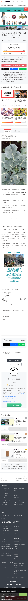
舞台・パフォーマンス (18, 504)
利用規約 (16, 556)
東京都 (24, 40)
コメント (25, 131)
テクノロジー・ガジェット (6, 488)
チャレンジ (16, 493)
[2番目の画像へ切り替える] (8, 28)
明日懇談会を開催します (9, 136)
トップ (2, 476)
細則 (15, 558)
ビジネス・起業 (4, 502)
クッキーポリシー (17, 573)
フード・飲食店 (4, 493)
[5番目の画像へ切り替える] (25, 28)
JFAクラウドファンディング (7, 562)
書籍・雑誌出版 (17, 500)
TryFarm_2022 (6, 40)
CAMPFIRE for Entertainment (7, 551)
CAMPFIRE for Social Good (7, 548)
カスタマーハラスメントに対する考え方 (20, 571)
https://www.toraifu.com (10, 396)
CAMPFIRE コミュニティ (6, 544)
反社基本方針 (16, 567)
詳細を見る (4, 429)
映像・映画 (16, 497)
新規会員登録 (23, 2)
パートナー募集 (22, 587)
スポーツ (16, 495)
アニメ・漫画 (4, 495)
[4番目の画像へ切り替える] (19, 28)
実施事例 (16, 530)
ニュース (16, 546)
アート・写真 (4, 504)
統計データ (16, 533)
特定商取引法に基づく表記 (9, 401)
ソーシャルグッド (17, 40)
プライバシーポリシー (18, 561)
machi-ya (3, 564)
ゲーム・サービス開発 (5, 500)
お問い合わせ (16, 551)
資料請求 (3, 518)
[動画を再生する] (14, 17)
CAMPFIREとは (17, 541)
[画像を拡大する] (12, 425)
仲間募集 (19, 131)
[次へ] (26, 17)
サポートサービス (17, 528)
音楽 (15, 490)
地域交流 (17, 480)
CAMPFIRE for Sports (5, 553)
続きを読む (22, 393)
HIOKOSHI (3, 560)
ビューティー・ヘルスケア (19, 502)
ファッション (4, 497)
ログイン (17, 2)
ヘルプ (15, 548)
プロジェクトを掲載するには (7, 5)
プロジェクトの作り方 (5, 530)
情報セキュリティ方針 (18, 565)
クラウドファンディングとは (7, 528)
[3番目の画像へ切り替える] (14, 28)
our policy (14, 599)
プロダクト (3, 490)
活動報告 (7, 131)
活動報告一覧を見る (14, 360)
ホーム (2, 131)
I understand (22, 594)
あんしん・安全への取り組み (20, 544)
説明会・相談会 (17, 526)
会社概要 (6, 587)
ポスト (6, 69)
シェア (14, 69)
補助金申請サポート (5, 567)
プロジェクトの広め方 (5, 533)
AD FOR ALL (4, 557)
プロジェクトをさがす (21, 5)
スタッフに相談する (18, 515)
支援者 (14, 131)
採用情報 (14, 587)
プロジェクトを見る (14, 364)
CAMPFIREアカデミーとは (6, 526)
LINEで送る (23, 69)
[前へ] (2, 17)
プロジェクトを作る (5, 515)
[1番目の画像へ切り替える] (3, 28)
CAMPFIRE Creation (5, 546)
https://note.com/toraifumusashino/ (13, 399)
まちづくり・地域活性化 (19, 488)
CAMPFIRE (3, 541)
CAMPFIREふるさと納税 (6, 555)
